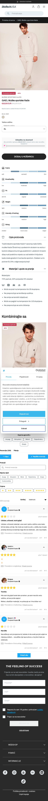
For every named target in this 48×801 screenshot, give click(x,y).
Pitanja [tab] (16, 451)
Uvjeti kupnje (24, 794)
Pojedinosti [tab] (24, 377)
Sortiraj (23, 499)
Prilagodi (22, 421)
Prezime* (8, 683)
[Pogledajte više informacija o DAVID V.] (44, 547)
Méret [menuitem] (28, 439)
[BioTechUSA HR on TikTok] (23, 783)
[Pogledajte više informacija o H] (44, 509)
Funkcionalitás (6, 481)
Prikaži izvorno (27, 533)
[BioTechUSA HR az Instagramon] (14, 774)
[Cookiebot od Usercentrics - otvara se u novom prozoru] (35, 370)
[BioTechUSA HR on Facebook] (5, 774)
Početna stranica (8, 20)
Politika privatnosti (20, 791)
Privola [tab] (8, 377)
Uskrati (24, 428)
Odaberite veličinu (9, 125)
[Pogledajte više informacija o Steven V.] (44, 619)
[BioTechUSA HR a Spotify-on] (32, 774)
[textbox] (23, 467)
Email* (6, 701)
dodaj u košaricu (24, 157)
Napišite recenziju (40, 457)
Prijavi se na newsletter (16, 717)
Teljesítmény (32, 477)
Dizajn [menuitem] (24, 444)
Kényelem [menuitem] (17, 439)
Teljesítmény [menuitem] (38, 439)
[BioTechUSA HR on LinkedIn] (42, 774)
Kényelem (13, 477)
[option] (24, 2)
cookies (32, 791)
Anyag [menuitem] (7, 439)
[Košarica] (38, 6)
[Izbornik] (44, 6)
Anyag (4, 477)
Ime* (6, 692)
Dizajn (42, 477)
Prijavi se (24, 724)
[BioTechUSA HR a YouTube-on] (23, 774)
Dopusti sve (24, 414)
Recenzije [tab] (5, 451)
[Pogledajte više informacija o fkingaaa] (44, 580)
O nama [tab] (39, 377)
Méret (22, 477)
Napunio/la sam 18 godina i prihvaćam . (25, 711)
